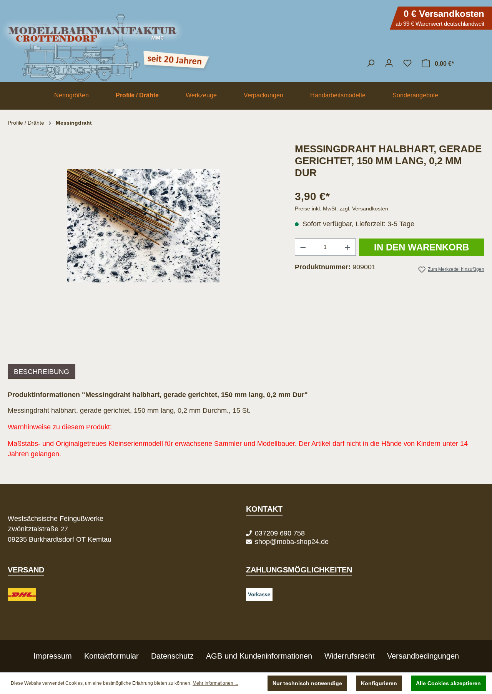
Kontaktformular (111, 656)
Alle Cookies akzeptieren (448, 683)
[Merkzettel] (407, 63)
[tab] (41, 371)
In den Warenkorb (421, 247)
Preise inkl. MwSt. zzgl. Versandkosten (341, 208)
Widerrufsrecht (349, 656)
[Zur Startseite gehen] (246, 44)
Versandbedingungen (423, 656)
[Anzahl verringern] (303, 247)
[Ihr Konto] (389, 63)
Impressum (52, 656)
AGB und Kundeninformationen (259, 656)
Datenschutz (172, 656)
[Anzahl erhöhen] (348, 247)
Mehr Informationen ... (215, 683)
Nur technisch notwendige (307, 683)
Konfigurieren (379, 683)
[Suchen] (370, 63)
